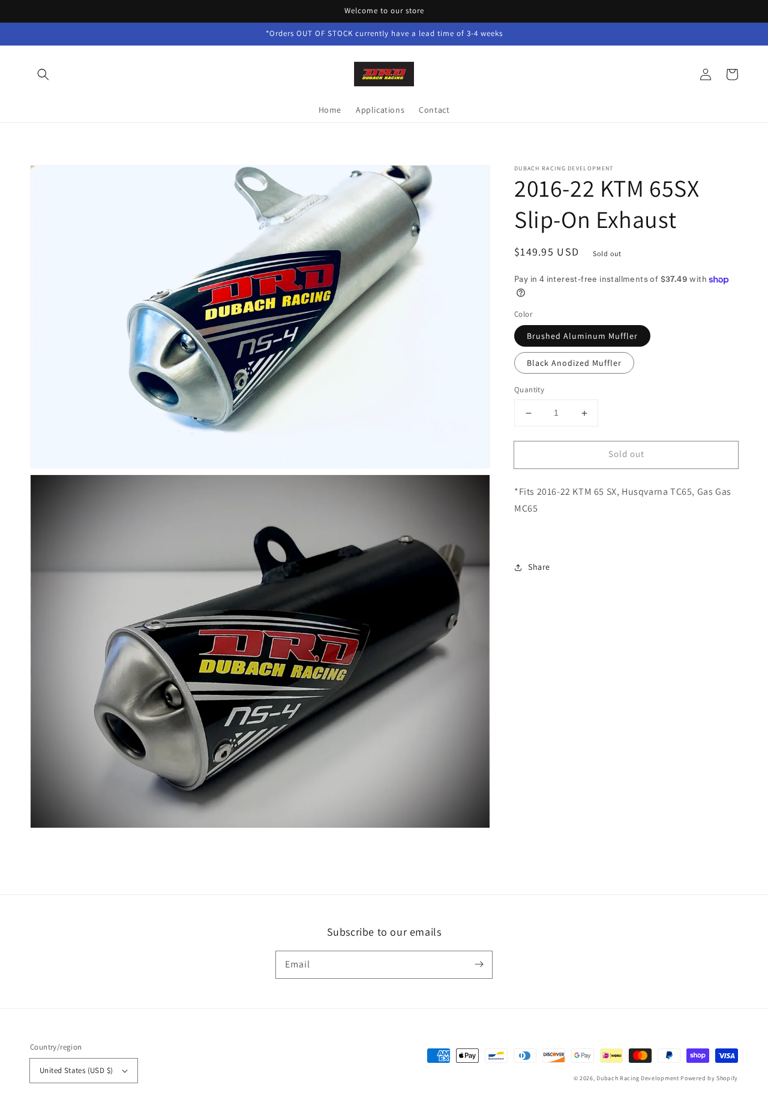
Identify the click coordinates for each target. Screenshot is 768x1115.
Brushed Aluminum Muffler (582, 336)
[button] (43, 74)
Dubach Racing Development (637, 1078)
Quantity (529, 390)
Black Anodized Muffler (574, 363)
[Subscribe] (479, 964)
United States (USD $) (76, 1070)
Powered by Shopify (709, 1078)
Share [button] (539, 567)
